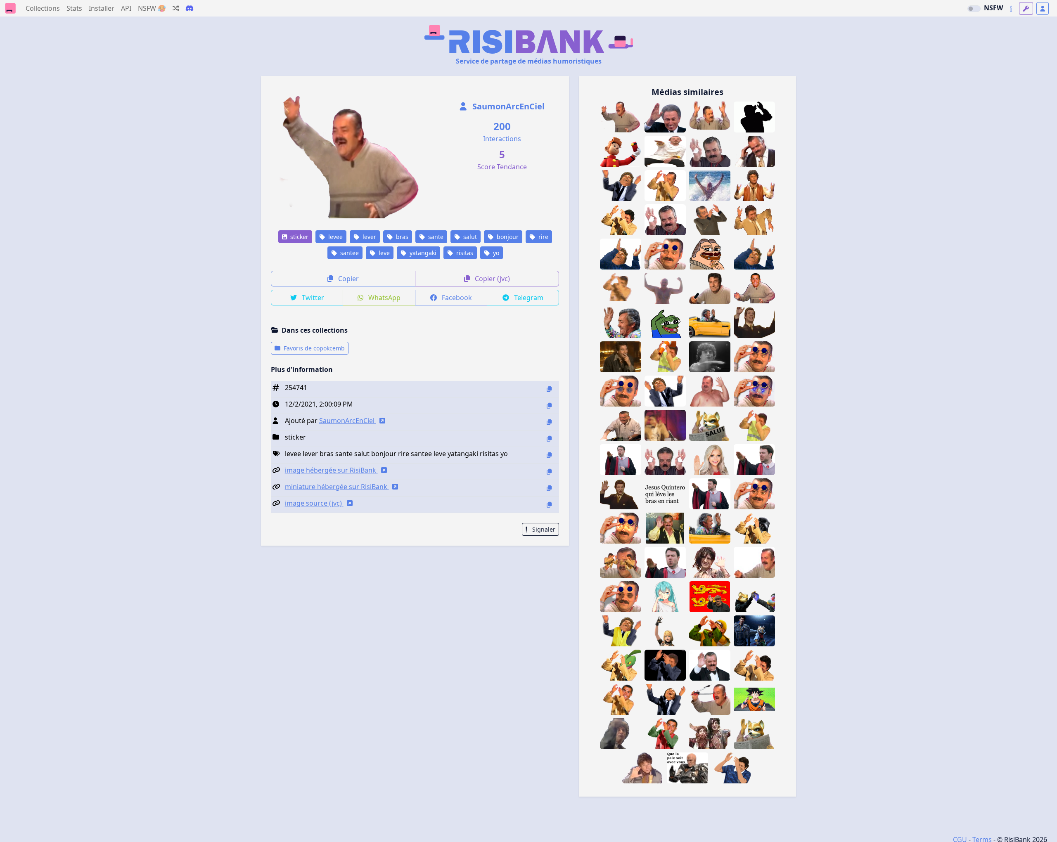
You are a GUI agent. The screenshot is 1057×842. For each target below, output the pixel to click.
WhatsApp (384, 297)
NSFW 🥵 (152, 8)
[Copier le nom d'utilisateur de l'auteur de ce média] (549, 422)
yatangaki (422, 253)
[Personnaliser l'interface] (1026, 8)
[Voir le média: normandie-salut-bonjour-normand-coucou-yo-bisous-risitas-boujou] (709, 596)
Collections (43, 8)
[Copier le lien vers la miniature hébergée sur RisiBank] (549, 488)
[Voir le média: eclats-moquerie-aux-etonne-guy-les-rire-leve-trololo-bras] (754, 322)
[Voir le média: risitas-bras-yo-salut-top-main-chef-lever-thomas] (665, 151)
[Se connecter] (1042, 8)
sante (435, 237)
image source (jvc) (314, 503)
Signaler (543, 529)
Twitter (312, 297)
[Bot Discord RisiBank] (189, 8)
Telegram (527, 297)
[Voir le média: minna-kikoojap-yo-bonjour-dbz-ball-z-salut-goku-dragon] (754, 699)
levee (335, 237)
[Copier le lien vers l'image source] (549, 504)
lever (368, 237)
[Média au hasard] (175, 8)
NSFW (993, 7)
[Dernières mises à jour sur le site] (1011, 8)
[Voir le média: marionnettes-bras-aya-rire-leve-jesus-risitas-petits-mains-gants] (620, 562)
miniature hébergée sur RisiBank (337, 486)
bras (401, 237)
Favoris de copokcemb (313, 348)
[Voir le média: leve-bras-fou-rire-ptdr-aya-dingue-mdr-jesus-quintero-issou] (665, 665)
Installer (101, 8)
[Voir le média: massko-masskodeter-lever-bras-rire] (620, 665)
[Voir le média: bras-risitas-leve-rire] (754, 562)
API (126, 8)
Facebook (456, 297)
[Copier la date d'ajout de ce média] (549, 405)
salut (469, 237)
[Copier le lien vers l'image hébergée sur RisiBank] (549, 471)
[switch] (974, 8)
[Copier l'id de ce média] (549, 389)
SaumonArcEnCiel (507, 106)
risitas (464, 253)
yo (495, 253)
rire (542, 237)
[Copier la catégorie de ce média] (549, 438)
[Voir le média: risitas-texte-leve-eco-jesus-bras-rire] (665, 493)
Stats (74, 8)
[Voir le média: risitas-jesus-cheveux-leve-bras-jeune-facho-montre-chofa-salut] (620, 733)
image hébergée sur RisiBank (331, 470)
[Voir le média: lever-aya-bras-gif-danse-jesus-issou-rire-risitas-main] (620, 288)
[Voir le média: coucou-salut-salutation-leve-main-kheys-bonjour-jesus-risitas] (643, 767)
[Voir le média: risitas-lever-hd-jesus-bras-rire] (620, 219)
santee (349, 253)
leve (383, 253)
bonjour (507, 237)
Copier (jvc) (491, 278)
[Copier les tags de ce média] (549, 455)
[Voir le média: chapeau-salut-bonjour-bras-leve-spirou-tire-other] (620, 151)
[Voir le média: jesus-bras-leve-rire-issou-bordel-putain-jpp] (754, 665)
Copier (348, 278)
